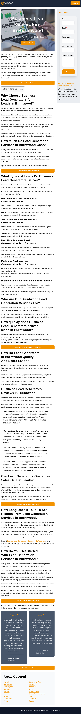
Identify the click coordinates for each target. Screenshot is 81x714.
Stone (31, 689)
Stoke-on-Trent (34, 691)
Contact (75, 3)
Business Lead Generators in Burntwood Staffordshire (26, 541)
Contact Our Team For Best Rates (28, 170)
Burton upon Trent (35, 682)
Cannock (7, 689)
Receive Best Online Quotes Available (28, 347)
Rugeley (6, 691)
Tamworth (7, 694)
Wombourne (33, 687)
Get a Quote (27, 43)
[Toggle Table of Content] (20, 89)
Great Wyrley (8, 687)
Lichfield (6, 682)
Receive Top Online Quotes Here (28, 504)
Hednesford (8, 684)
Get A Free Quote (28, 668)
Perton (6, 701)
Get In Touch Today (27, 83)
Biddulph (32, 701)
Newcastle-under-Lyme (37, 694)
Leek (30, 696)
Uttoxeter (32, 684)
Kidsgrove (32, 698)
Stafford (6, 696)
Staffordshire (8, 698)
